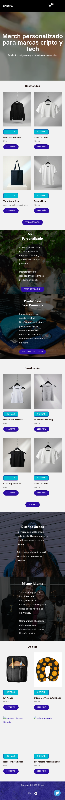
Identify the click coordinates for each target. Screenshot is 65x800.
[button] (32, 222)
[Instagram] (29, 793)
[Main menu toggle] (59, 6)
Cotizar (10, 132)
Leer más (10, 147)
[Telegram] (35, 793)
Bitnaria (8, 6)
